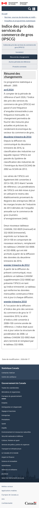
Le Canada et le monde (10, 453)
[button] (19, 8)
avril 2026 (9, 89)
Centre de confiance (9, 377)
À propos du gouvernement (12, 396)
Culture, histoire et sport (11, 440)
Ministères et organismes (11, 392)
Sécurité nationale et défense (12, 436)
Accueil (4, 14)
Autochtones (6, 465)
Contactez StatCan (8, 373)
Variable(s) (19, 52)
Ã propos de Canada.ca (10, 495)
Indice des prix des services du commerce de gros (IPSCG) (19, 46)
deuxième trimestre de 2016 (17, 136)
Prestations (6, 419)
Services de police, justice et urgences (15, 445)
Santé (4, 424)
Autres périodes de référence (19, 62)
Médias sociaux (7, 486)
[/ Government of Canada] (15, 3)
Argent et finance (8, 457)
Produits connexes (19, 67)
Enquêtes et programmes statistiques (19, 21)
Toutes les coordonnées (10, 388)
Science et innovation (9, 461)
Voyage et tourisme (9, 411)
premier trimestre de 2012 (17, 265)
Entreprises (6, 415)
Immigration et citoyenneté (11, 407)
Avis (3, 499)
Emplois (4, 403)
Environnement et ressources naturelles (16, 432)
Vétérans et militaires (9, 470)
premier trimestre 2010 (15, 301)
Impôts (4, 428)
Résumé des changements (19, 57)
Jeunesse (5, 474)
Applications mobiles (9, 491)
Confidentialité (7, 503)
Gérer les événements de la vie (13, 478)
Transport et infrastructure (11, 449)
